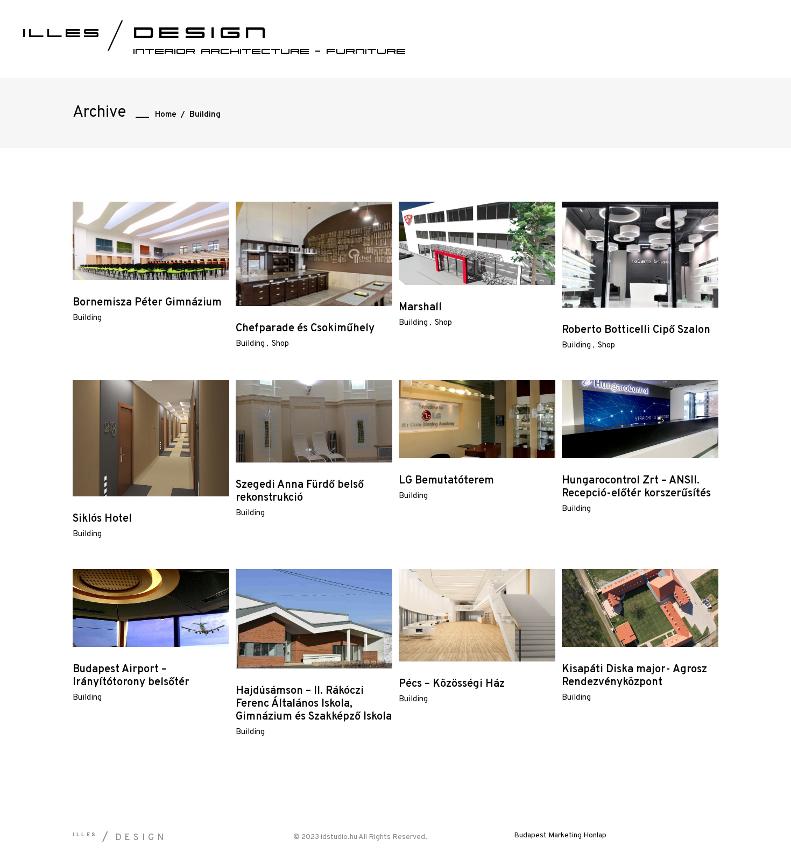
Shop (280, 344)
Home (165, 115)
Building (87, 318)
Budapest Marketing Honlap (560, 835)
